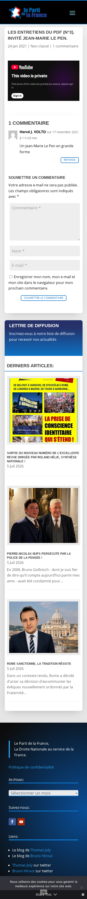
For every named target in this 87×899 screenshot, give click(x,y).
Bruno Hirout (41, 855)
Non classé (40, 46)
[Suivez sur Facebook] (12, 821)
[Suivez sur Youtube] (21, 821)
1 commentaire (65, 46)
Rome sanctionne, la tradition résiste (39, 663)
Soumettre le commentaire (43, 298)
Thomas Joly (40, 850)
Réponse (70, 160)
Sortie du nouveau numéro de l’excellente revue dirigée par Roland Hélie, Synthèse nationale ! (43, 457)
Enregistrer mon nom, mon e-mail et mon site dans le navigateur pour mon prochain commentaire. (41, 282)
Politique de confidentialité (31, 767)
